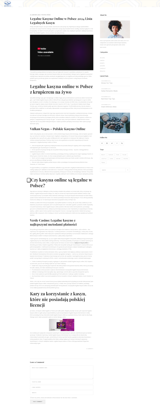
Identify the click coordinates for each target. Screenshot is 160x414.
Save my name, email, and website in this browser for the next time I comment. (54, 397)
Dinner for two (106, 83)
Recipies (126, 158)
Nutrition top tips (108, 99)
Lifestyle (103, 158)
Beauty (103, 154)
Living (111, 158)
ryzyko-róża (46, 15)
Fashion (110, 154)
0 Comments (89, 348)
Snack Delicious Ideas (108, 107)
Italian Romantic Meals (109, 91)
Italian (124, 154)
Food (117, 154)
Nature (118, 158)
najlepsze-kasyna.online (81, 243)
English (102, 71)
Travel (103, 162)
